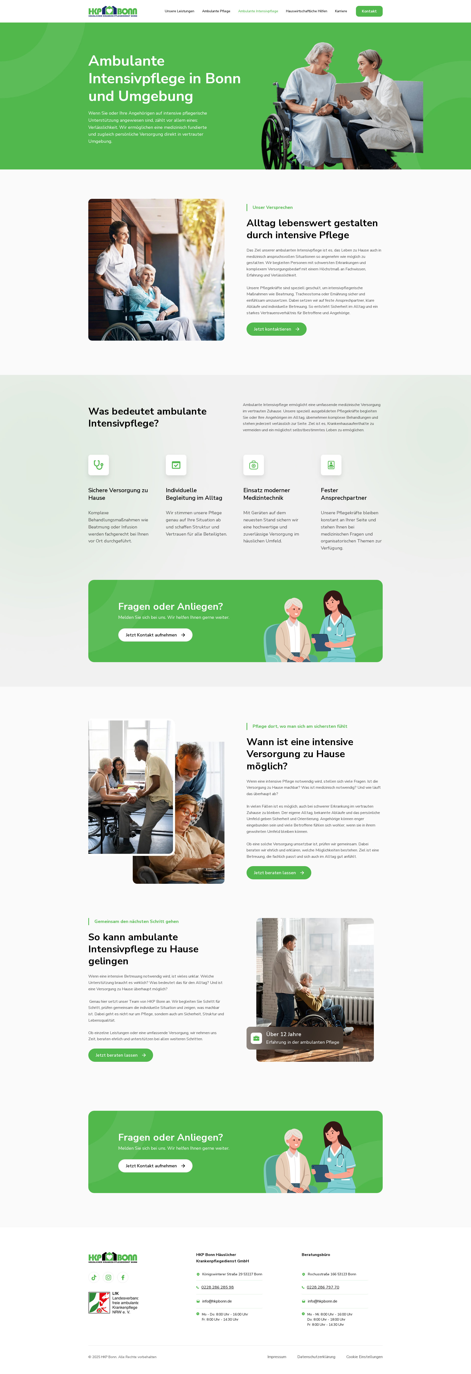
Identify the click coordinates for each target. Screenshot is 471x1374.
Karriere (341, 11)
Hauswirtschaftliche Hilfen (306, 11)
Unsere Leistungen (179, 11)
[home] (112, 11)
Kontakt (369, 11)
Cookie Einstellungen (364, 1357)
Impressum (276, 1357)
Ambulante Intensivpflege (258, 11)
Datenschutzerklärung (316, 1357)
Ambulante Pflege (216, 11)
